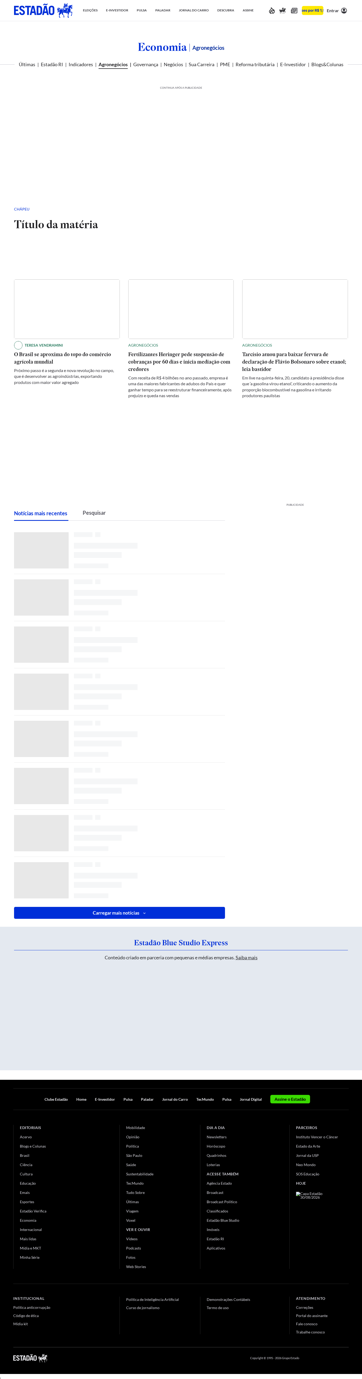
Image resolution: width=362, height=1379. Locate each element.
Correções (304, 1307)
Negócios (173, 64)
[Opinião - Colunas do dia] (282, 10)
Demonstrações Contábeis (228, 1299)
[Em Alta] (272, 10)
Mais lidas (28, 1239)
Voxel (130, 1220)
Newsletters (217, 1137)
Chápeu (21, 209)
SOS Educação (307, 1174)
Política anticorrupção (31, 1307)
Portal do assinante (312, 1315)
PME (225, 64)
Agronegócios (113, 64)
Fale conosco (306, 1324)
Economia (162, 47)
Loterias (213, 1164)
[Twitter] (320, 1358)
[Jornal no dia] (317, 1227)
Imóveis (213, 1229)
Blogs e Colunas (33, 1146)
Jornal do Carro (175, 1099)
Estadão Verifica (33, 1211)
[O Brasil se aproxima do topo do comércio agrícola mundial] (67, 309)
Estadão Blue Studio (223, 1220)
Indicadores (81, 64)
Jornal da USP (307, 1155)
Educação (28, 1183)
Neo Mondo (306, 1164)
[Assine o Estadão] (313, 10)
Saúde (131, 1164)
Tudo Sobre (135, 1192)
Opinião (132, 1137)
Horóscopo (216, 1146)
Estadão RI (52, 64)
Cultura (26, 1174)
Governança (145, 64)
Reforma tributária (255, 64)
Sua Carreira (201, 64)
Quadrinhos (216, 1155)
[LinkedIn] (346, 1358)
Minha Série (29, 1257)
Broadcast (215, 1192)
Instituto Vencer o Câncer (317, 1137)
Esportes (27, 1201)
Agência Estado (219, 1183)
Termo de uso (218, 1307)
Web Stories (136, 1266)
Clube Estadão (56, 1099)
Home (81, 1099)
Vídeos (132, 1239)
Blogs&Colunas (327, 64)
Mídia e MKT (30, 1248)
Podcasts (133, 1248)
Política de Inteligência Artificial (152, 1299)
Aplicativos (216, 1248)
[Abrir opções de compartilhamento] (335, 209)
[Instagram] (333, 1358)
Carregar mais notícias (116, 913)
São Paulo (134, 1155)
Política (132, 1146)
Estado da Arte (308, 1146)
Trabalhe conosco (310, 1332)
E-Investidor (293, 64)
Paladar (147, 1099)
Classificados (217, 1211)
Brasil (24, 1155)
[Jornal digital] (294, 10)
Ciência (26, 1164)
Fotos (130, 1257)
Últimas (27, 64)
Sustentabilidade (139, 1174)
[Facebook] (308, 1358)
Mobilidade (135, 1127)
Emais (25, 1192)
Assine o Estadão (290, 1099)
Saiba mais (247, 957)
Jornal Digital (251, 1099)
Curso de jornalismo (143, 1307)
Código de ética (26, 1315)
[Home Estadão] (43, 10)
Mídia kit (20, 1324)
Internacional (31, 1229)
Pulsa (128, 1099)
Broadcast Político (222, 1201)
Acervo (26, 1137)
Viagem (132, 1211)
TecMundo (205, 1099)
